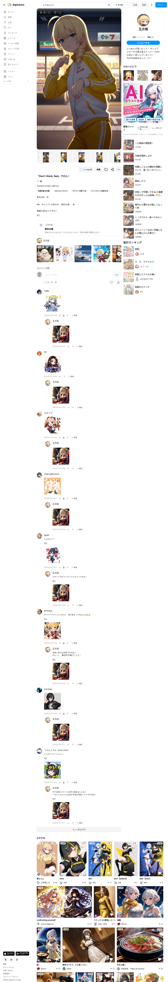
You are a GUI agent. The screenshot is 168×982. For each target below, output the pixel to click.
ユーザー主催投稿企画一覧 (133, 877)
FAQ (136, 890)
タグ (60, 877)
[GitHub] (50, 892)
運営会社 (72, 894)
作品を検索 (85, 863)
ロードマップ (152, 866)
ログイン (161, 5)
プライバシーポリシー (11, 977)
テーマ (61, 870)
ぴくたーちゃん (8, 967)
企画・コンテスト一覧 (133, 864)
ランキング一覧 (109, 873)
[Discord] (42, 892)
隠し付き (50, 282)
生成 (135, 5)
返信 (75, 315)
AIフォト (62, 866)
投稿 (144, 5)
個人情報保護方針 (69, 890)
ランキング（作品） (111, 863)
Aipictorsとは (152, 863)
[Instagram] (46, 892)
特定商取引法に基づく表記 (90, 890)
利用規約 (6, 974)
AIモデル (62, 874)
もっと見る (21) (79, 829)
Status (64, 894)
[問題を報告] (68, 315)
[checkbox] (45, 282)
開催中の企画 (130, 869)
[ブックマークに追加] (106, 169)
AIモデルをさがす (88, 870)
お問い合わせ (8, 970)
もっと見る (156, 128)
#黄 (38, 204)
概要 (4, 964)
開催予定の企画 (131, 873)
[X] (38, 892)
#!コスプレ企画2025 (50, 204)
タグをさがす (86, 866)
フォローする (143, 42)
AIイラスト (63, 863)
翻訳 (38, 215)
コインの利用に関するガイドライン (117, 890)
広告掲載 (56, 894)
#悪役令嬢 (65, 204)
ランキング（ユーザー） (111, 868)
